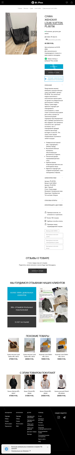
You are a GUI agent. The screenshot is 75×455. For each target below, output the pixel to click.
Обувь (7, 418)
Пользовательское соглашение (43, 435)
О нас (40, 416)
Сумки (7, 421)
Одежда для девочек (30, 420)
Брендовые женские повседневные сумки (52, 241)
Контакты (41, 425)
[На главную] (37, 2)
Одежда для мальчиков (30, 416)
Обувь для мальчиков (30, 424)
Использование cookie (42, 432)
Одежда (7, 416)
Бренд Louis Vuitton (52, 231)
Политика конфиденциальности (43, 428)
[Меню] (2, 2)
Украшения (8, 426)
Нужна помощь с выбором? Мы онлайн (51, 60)
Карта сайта (41, 439)
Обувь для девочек (30, 428)
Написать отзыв (37, 271)
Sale (17, 426)
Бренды (29, 434)
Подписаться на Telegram (20, 451)
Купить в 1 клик (53, 72)
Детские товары (32, 431)
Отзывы (40, 422)
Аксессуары (8, 423)
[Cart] (71, 2)
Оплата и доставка (41, 419)
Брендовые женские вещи (52, 247)
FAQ (39, 441)
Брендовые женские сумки (52, 235)
